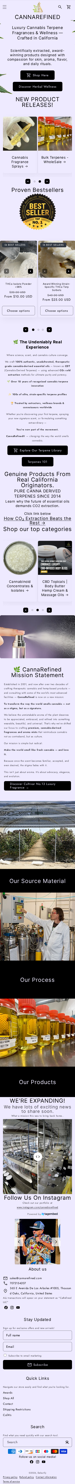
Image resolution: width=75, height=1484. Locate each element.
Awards (8, 1393)
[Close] (67, 1442)
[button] (4, 7)
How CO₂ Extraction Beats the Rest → (37, 520)
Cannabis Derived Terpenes (19, 586)
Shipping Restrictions (17, 1409)
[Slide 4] (32, 889)
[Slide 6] (41, 889)
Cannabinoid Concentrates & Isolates (55, 586)
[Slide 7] (46, 889)
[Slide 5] (37, 889)
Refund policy (26, 1477)
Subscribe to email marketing (25, 1356)
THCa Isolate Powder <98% (18, 285)
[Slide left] (28, 181)
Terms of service (11, 1481)
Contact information (46, 1477)
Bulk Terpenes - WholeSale (55, 159)
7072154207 (18, 1283)
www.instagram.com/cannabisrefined (37, 1207)
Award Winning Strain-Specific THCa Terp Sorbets (56, 286)
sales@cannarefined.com (26, 1278)
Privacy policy (10, 1477)
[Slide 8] (51, 889)
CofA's (7, 1415)
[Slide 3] (43, 330)
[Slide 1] (34, 181)
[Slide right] (47, 181)
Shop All (8, 1398)
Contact (8, 1404)
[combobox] (37, 1442)
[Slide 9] (56, 889)
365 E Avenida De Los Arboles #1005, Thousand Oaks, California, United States (40, 1290)
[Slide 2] (40, 181)
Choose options (18, 310)
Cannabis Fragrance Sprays (19, 161)
